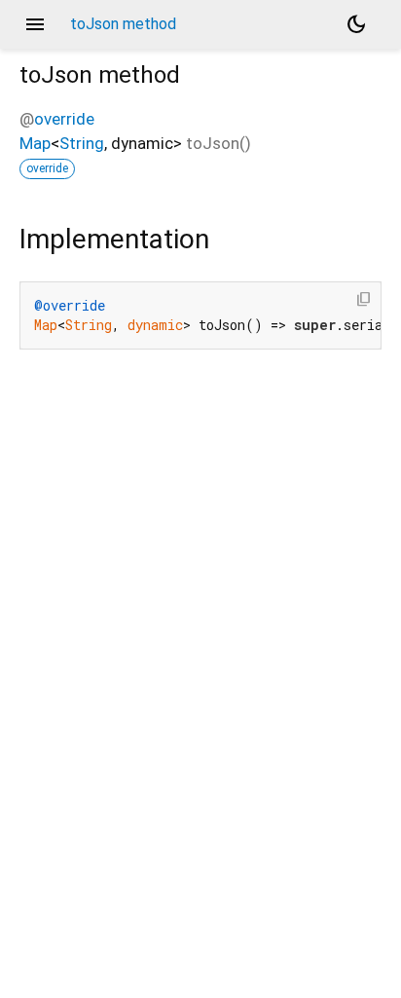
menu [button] (35, 24)
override (64, 119)
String (81, 143)
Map (35, 143)
